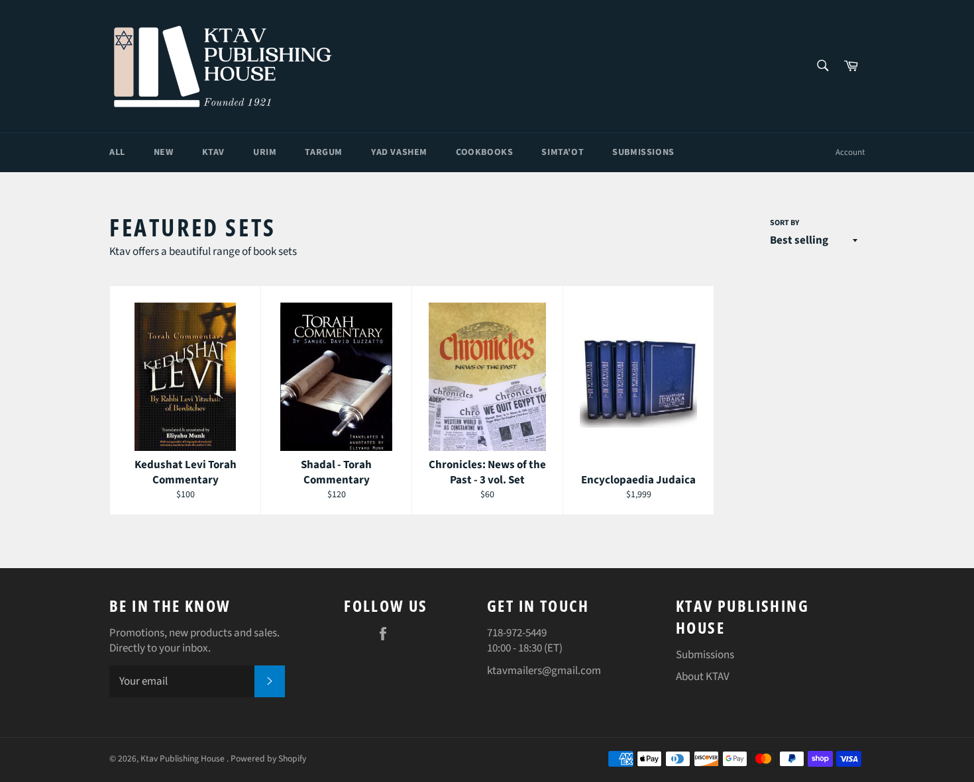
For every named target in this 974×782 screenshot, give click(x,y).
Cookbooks (484, 152)
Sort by (784, 223)
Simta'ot (562, 152)
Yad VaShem (399, 152)
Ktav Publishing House (183, 758)
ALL (117, 152)
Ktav (213, 152)
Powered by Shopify (268, 758)
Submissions (643, 152)
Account (850, 152)
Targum (324, 152)
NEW (164, 152)
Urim (264, 152)
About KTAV (703, 677)
